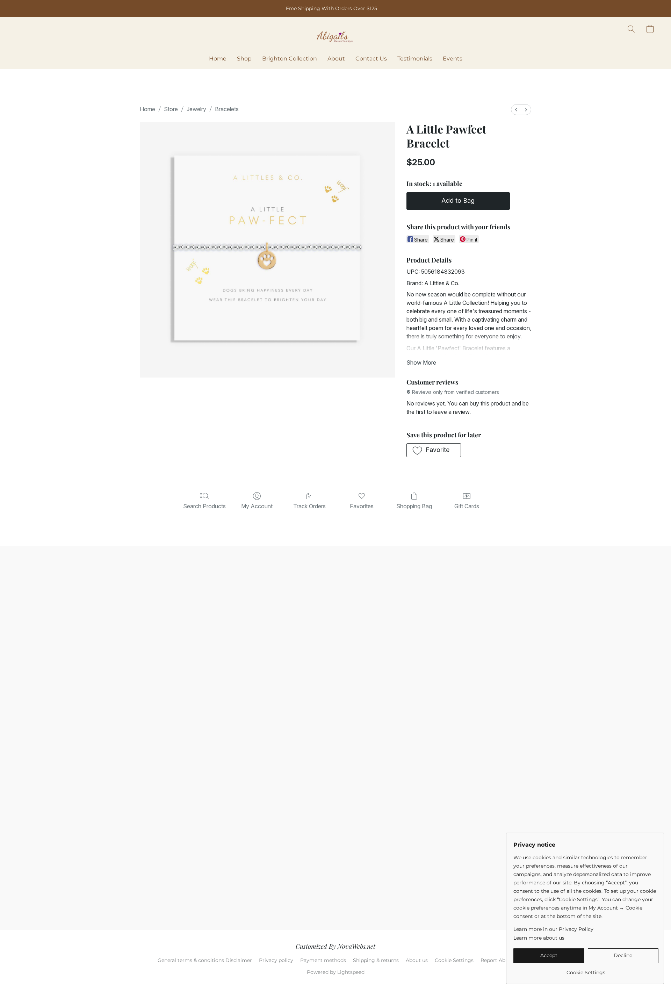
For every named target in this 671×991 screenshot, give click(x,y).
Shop (244, 58)
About (336, 58)
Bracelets (227, 109)
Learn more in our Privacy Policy (553, 929)
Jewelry (196, 109)
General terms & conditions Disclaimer (205, 960)
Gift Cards (466, 506)
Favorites (362, 506)
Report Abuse (497, 960)
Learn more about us (538, 938)
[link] (585, 970)
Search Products (204, 506)
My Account (257, 506)
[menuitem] (516, 110)
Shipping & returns (376, 960)
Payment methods (323, 960)
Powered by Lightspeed (336, 972)
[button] (335, 36)
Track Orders (309, 506)
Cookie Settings (454, 960)
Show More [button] (421, 362)
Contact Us (371, 58)
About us (417, 960)
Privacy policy (276, 960)
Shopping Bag (414, 506)
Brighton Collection (289, 58)
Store (171, 109)
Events (452, 58)
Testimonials (414, 58)
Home (217, 58)
